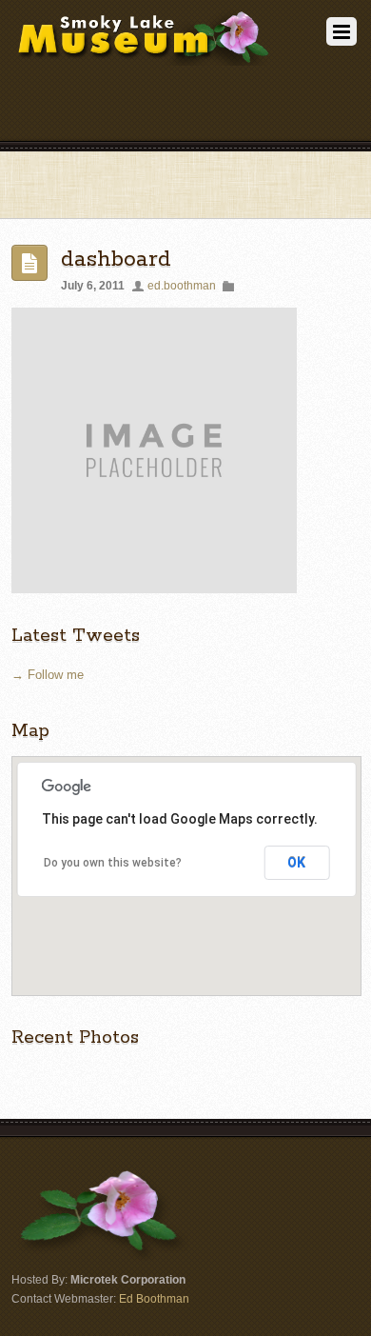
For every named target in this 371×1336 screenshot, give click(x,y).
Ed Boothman (154, 1298)
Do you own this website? (113, 862)
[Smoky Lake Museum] (143, 58)
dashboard (116, 259)
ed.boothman (181, 285)
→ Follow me (47, 675)
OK (296, 862)
